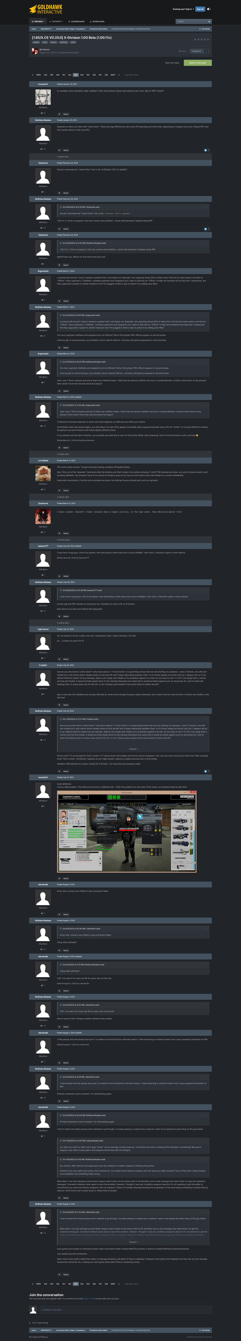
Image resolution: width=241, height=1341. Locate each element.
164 (81, 75)
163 (75, 75)
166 (94, 75)
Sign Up (200, 9)
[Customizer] (209, 9)
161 (63, 75)
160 (57, 75)
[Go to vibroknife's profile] (43, 897)
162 (69, 75)
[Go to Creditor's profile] (43, 678)
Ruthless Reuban (43, 120)
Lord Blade (43, 460)
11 (44, 658)
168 (106, 75)
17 (44, 913)
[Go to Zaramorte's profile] (43, 516)
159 (51, 75)
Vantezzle (43, 163)
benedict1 (43, 777)
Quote (65, 114)
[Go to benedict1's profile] (43, 790)
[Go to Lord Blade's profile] (43, 473)
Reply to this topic (198, 63)
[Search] (209, 21)
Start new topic (172, 63)
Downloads (98, 21)
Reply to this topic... (53, 1309)
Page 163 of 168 (131, 75)
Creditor (43, 665)
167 (100, 75)
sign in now (90, 1298)
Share (183, 51)
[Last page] (119, 75)
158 (45, 75)
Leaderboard (78, 21)
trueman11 (43, 84)
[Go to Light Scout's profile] (43, 642)
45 (44, 113)
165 (88, 75)
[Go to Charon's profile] (35, 51)
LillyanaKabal (92, 1141)
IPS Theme (33, 1337)
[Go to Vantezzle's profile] (43, 176)
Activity (56, 21)
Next (113, 75)
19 (44, 489)
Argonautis (43, 271)
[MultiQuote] (59, 114)
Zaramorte (43, 503)
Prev (38, 75)
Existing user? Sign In (183, 9)
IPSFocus (44, 1337)
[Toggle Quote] (61, 207)
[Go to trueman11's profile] (43, 97)
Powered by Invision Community (199, 1337)
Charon (46, 49)
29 (44, 532)
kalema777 (43, 546)
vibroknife (43, 884)
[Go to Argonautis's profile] (43, 284)
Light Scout (43, 629)
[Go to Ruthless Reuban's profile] (43, 133)
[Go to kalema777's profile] (43, 559)
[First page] (33, 75)
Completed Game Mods (68, 52)
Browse (38, 21)
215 (44, 149)
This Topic (199, 21)
